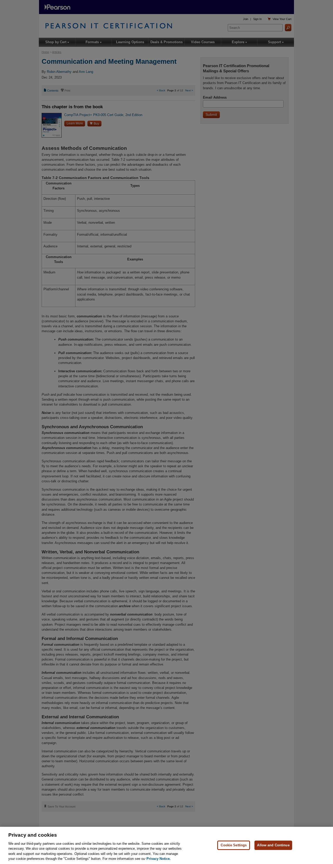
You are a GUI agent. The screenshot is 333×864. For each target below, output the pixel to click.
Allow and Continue (273, 845)
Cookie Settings (234, 845)
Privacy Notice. (158, 859)
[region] (166, 845)
